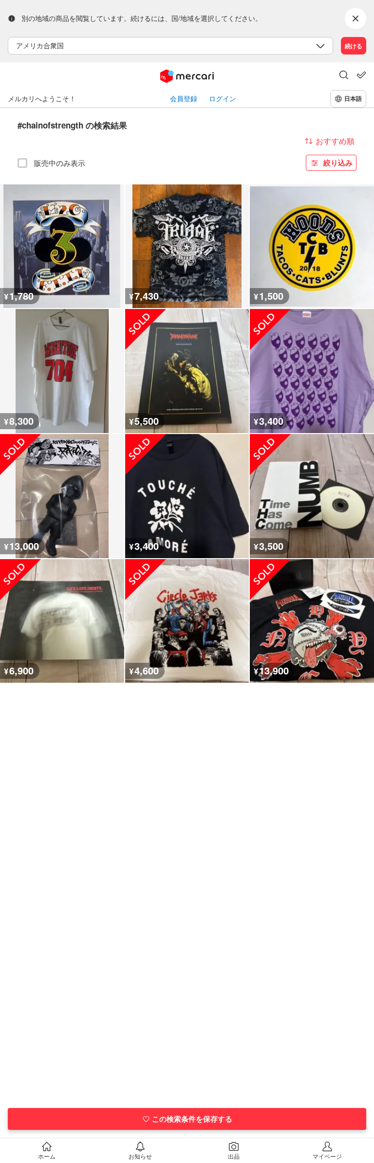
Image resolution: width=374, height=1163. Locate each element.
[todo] (361, 75)
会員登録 (183, 98)
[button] (344, 76)
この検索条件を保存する (192, 1118)
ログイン (222, 98)
